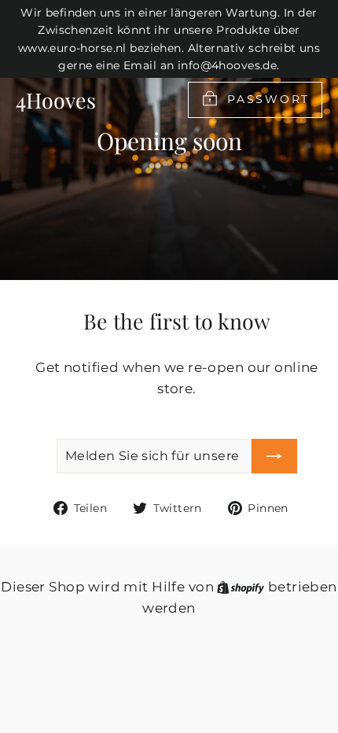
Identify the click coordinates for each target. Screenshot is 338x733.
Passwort (268, 98)
